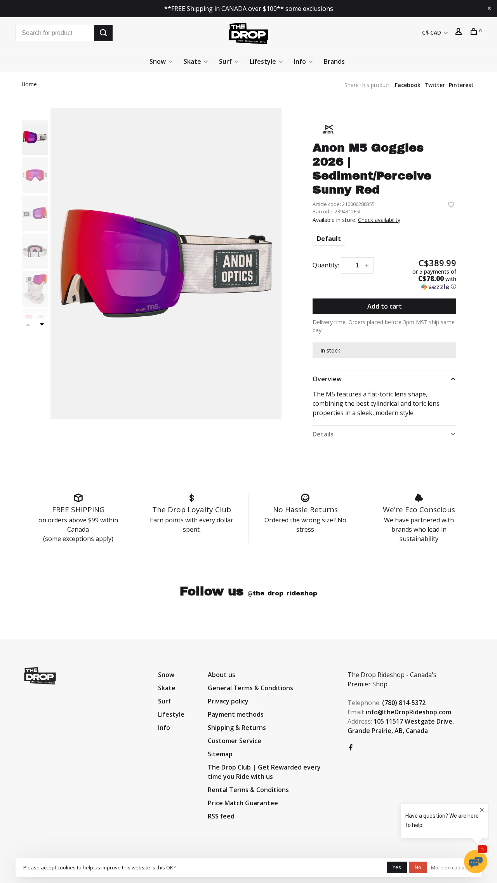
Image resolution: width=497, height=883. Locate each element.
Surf (225, 61)
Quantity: (326, 265)
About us (221, 674)
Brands (334, 61)
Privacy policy (228, 701)
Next (42, 324)
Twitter (434, 85)
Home (29, 84)
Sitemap (220, 754)
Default (329, 238)
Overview (327, 379)
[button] (423, 279)
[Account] (459, 32)
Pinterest (461, 85)
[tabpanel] (166, 263)
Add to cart (384, 306)
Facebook (408, 85)
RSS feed (221, 816)
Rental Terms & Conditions (248, 789)
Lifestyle (263, 61)
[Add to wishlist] (451, 205)
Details (323, 434)
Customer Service (234, 740)
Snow (157, 61)
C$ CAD (432, 32)
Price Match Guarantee (243, 803)
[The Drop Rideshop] (40, 676)
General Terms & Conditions (250, 688)
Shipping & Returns (237, 727)
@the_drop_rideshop (282, 593)
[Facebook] (351, 747)
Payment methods (236, 714)
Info (300, 61)
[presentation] (35, 137)
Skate (192, 61)
